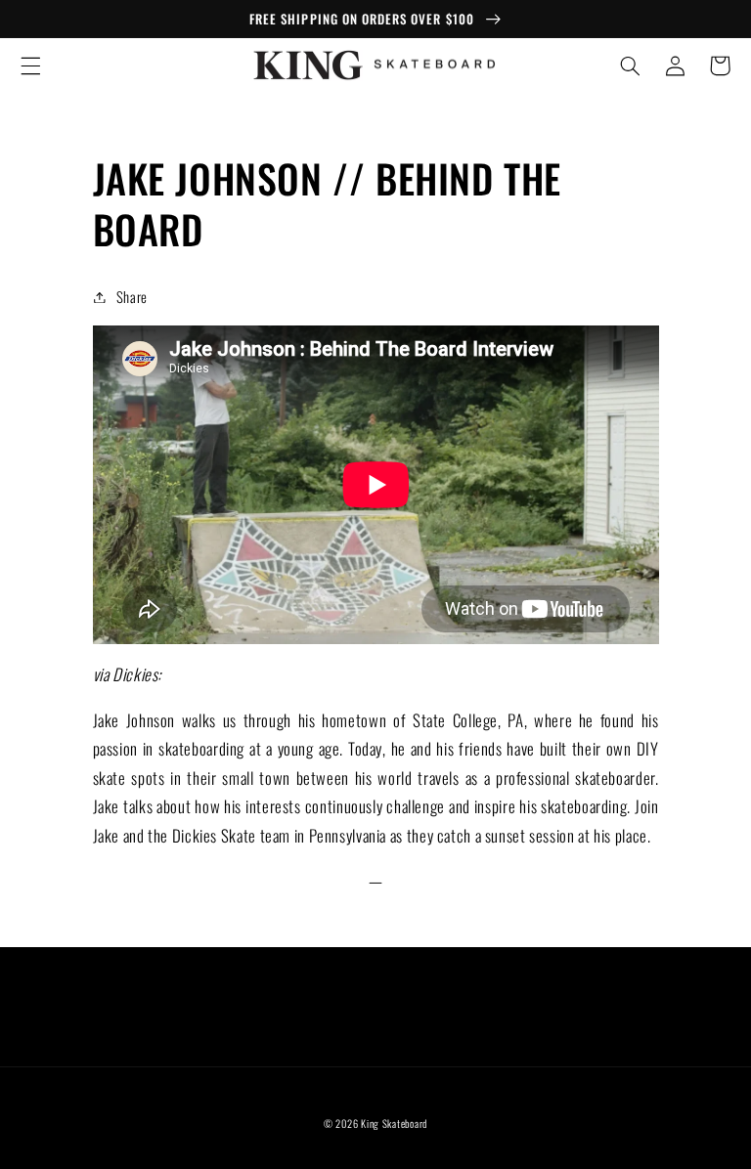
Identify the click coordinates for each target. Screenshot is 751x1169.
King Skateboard (394, 1123)
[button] (30, 65)
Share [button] (132, 296)
